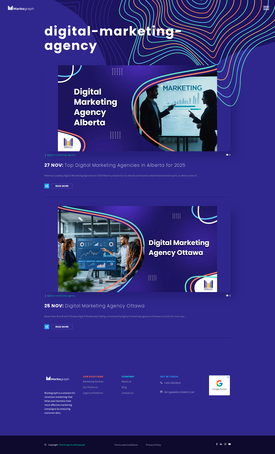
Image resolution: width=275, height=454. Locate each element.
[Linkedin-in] (221, 444)
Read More (62, 186)
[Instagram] (225, 444)
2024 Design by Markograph (72, 444)
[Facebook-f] (217, 444)
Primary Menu (266, 8)
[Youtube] (230, 444)
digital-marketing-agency (61, 154)
